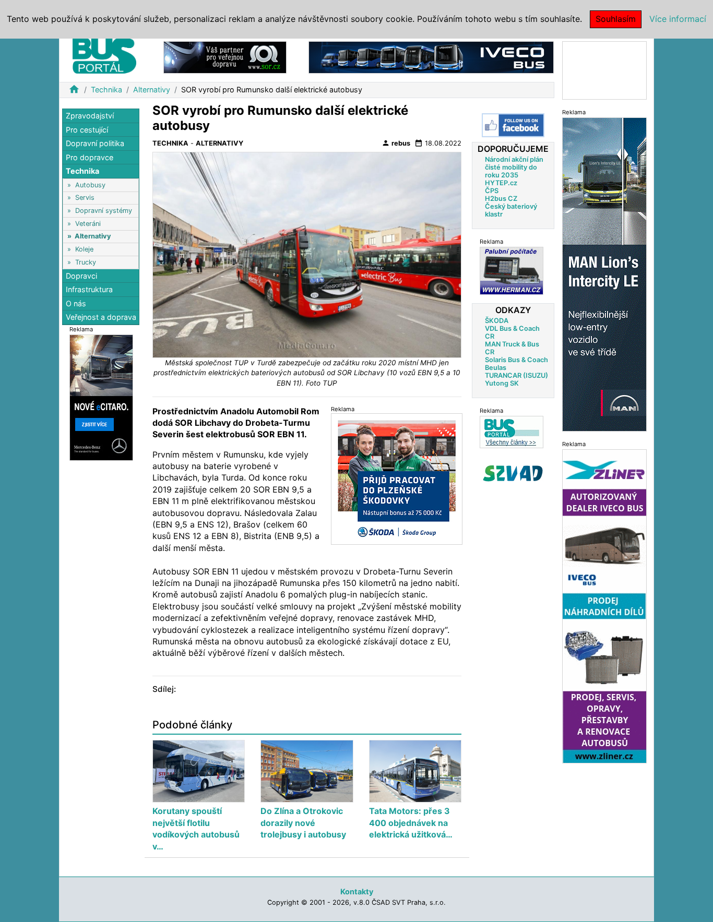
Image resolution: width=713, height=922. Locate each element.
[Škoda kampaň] (396, 479)
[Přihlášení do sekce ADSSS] (513, 473)
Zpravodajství (90, 115)
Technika (106, 89)
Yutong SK (502, 383)
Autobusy (90, 185)
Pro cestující (87, 129)
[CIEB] (604, 70)
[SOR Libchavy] (225, 57)
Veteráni (88, 223)
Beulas (495, 368)
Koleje (84, 249)
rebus (396, 143)
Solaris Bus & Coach (516, 360)
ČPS (491, 191)
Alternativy (151, 89)
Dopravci (81, 275)
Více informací (677, 19)
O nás (76, 303)
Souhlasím (616, 19)
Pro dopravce (89, 157)
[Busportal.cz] (104, 54)
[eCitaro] (101, 397)
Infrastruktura (89, 289)
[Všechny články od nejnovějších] (511, 432)
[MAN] (604, 274)
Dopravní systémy (103, 210)
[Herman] (511, 270)
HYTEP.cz (501, 183)
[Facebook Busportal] (513, 125)
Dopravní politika (95, 143)
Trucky (85, 262)
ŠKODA (496, 321)
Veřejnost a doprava (101, 317)
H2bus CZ (501, 198)
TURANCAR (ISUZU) (516, 375)
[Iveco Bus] (431, 57)
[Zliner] (604, 605)
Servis (84, 197)
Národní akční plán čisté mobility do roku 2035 (514, 167)
